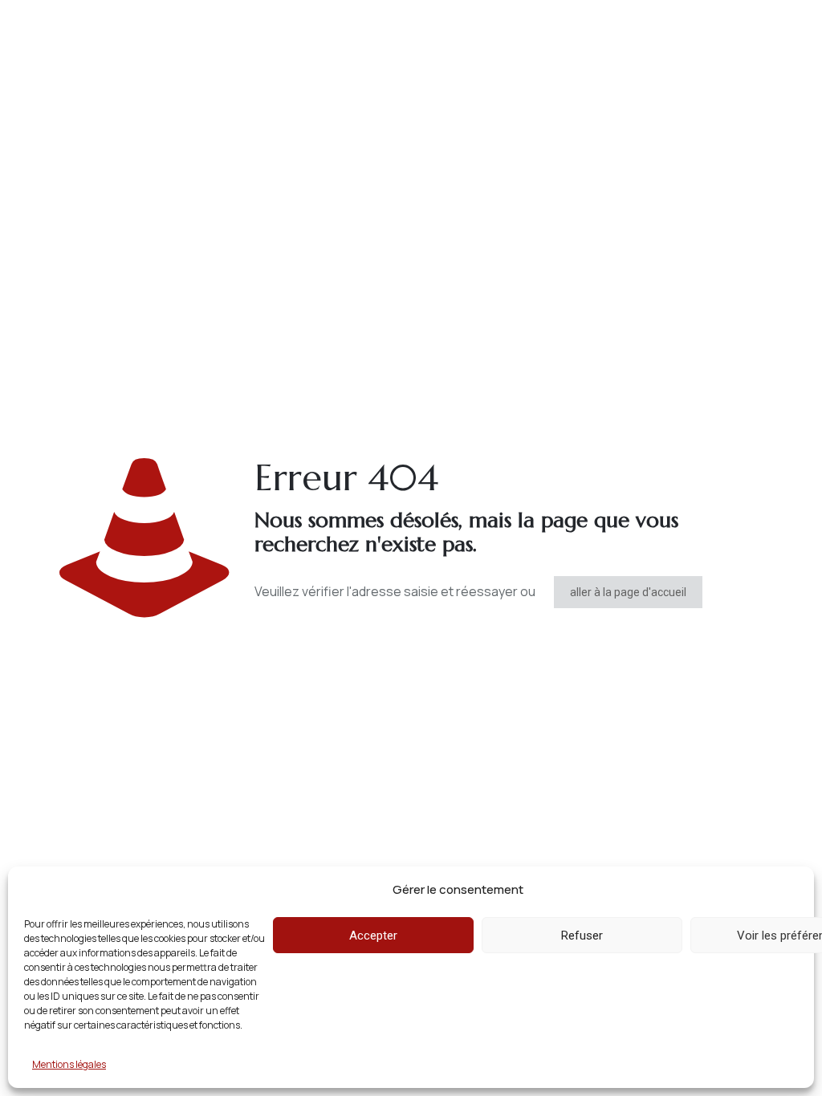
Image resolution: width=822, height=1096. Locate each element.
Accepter (373, 935)
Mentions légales (69, 1064)
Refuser (582, 935)
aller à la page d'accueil (628, 592)
